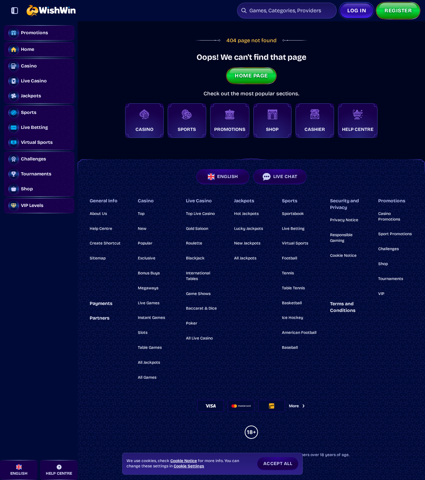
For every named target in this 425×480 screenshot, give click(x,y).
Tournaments (390, 278)
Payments (101, 303)
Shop (383, 263)
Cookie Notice (343, 255)
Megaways (148, 288)
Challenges (388, 248)
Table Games (150, 347)
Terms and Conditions (343, 307)
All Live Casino (199, 338)
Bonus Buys (149, 273)
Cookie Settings (189, 466)
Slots (142, 332)
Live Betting (293, 228)
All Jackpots (149, 362)
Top (141, 213)
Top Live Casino (200, 213)
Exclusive (146, 258)
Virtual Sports (295, 243)
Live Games (148, 303)
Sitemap (98, 258)
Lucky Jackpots (248, 228)
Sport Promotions (395, 234)
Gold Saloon (197, 228)
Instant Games (151, 317)
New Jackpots (247, 243)
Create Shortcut (105, 243)
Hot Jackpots (246, 213)
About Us (98, 213)
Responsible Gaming (341, 238)
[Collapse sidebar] (15, 11)
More (294, 406)
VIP (381, 293)
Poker (191, 323)
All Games (147, 377)
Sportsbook (293, 213)
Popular (145, 243)
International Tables (198, 276)
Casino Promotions (389, 216)
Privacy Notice (344, 220)
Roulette (194, 243)
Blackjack (195, 258)
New (142, 228)
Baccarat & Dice (201, 308)
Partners (100, 318)
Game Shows (198, 293)
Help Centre (101, 228)
